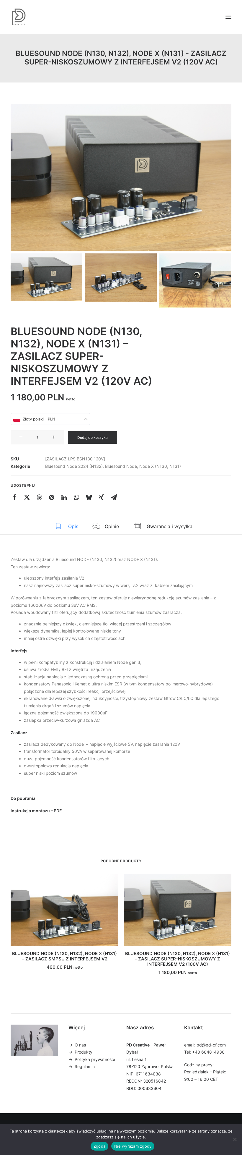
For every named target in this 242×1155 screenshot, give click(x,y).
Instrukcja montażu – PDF (36, 810)
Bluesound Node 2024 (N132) (74, 466)
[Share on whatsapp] (76, 497)
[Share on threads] (39, 497)
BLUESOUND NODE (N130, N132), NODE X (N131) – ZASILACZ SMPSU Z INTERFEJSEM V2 (64, 956)
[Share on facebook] (14, 497)
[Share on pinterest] (52, 497)
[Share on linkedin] (64, 497)
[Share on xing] (101, 497)
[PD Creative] (19, 17)
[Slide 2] (121, 278)
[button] (228, 17)
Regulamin (85, 1066)
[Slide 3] (195, 280)
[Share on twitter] (27, 497)
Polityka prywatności (95, 1059)
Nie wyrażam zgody (132, 1146)
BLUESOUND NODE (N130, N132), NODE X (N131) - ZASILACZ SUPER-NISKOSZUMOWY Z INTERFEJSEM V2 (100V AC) (177, 959)
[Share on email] (114, 497)
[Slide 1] (46, 277)
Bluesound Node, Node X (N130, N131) (143, 466)
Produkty (83, 1051)
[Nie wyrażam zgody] (235, 1139)
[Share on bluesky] (89, 497)
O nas (80, 1044)
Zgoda (99, 1146)
